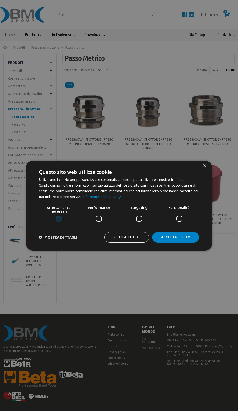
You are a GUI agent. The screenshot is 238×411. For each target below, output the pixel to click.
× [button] (204, 166)
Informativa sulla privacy (101, 196)
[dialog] (119, 205)
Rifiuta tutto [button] (126, 237)
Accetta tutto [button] (175, 237)
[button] (58, 237)
